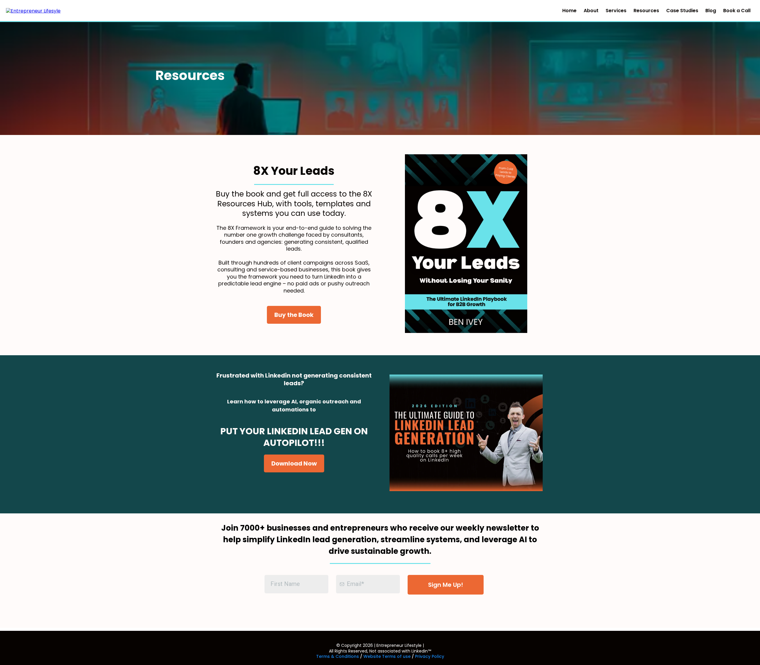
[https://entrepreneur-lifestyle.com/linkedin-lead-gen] (466, 433)
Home (569, 10)
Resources (646, 10)
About (591, 10)
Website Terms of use (387, 656)
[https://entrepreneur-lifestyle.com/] (33, 10)
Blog (710, 10)
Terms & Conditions (337, 656)
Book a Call (736, 10)
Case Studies (682, 10)
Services (616, 10)
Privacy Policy (429, 656)
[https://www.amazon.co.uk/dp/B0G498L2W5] (466, 243)
